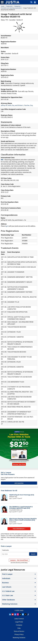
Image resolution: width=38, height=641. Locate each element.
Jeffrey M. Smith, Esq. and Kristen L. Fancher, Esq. (17, 105)
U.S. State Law (7, 595)
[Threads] (20, 614)
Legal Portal (19, 622)
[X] (25, 614)
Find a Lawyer (6, 546)
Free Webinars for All (9, 491)
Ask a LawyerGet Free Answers (8, 473)
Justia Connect (19, 618)
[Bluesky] (23, 614)
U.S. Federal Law (8, 591)
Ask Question (19, 483)
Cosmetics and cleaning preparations (11, 8)
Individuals (6, 578)
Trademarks (9, 6)
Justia (2, 6)
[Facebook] (15, 614)
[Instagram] (18, 614)
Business (5, 583)
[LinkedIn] (10, 614)
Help (19, 628)
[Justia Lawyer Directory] (28, 614)
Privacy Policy (19, 634)
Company (19, 625)
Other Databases (8, 600)
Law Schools (6, 587)
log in (7, 226)
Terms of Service (19, 631)
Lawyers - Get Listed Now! (19, 560)
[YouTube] (13, 614)
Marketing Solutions (9, 604)
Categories (17, 6)
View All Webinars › (19, 529)
